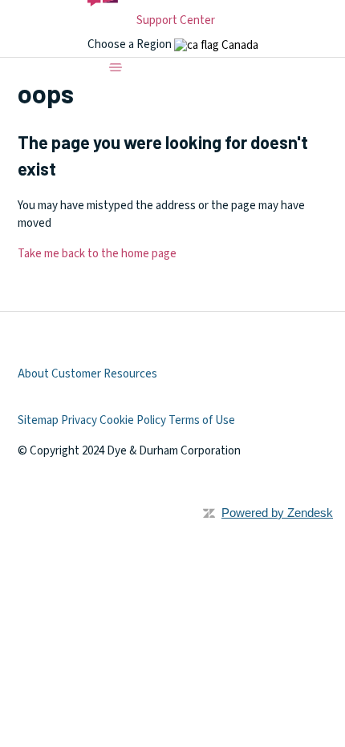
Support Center (175, 20)
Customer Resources (104, 373)
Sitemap (38, 420)
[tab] (216, 45)
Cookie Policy (132, 420)
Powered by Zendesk (277, 512)
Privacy (79, 420)
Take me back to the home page (97, 253)
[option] (216, 45)
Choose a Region (130, 44)
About (33, 373)
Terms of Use (201, 420)
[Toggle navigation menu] (115, 67)
